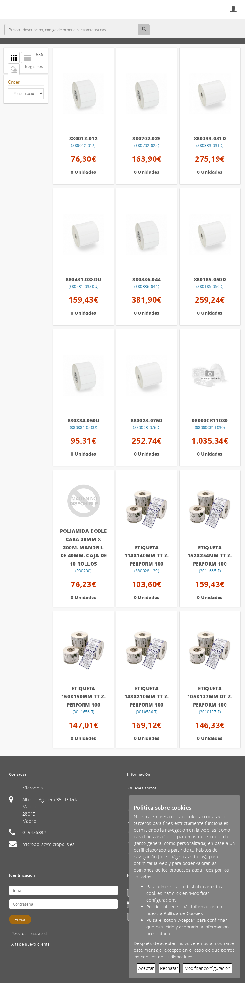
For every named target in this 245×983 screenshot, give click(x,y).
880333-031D (210, 138)
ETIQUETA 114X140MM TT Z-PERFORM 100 (146, 555)
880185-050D (210, 279)
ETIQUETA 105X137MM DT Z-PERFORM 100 (209, 696)
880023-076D (147, 420)
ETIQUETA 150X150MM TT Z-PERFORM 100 (83, 696)
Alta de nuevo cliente (30, 944)
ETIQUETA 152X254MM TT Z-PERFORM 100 (210, 555)
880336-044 (146, 279)
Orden (14, 82)
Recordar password (29, 933)
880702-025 (146, 138)
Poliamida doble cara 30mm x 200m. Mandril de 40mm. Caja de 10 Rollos (83, 547)
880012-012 (83, 138)
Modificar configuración (207, 968)
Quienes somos (142, 788)
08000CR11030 (210, 420)
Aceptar (146, 968)
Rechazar (169, 968)
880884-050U (84, 420)
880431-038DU (83, 279)
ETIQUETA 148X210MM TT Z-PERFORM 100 (146, 696)
